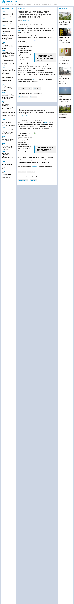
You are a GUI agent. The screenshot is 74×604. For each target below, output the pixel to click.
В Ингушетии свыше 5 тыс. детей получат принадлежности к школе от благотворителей (8, 165)
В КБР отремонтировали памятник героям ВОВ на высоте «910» (65, 99)
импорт (31, 172)
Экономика (37, 4)
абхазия (22, 172)
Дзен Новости (23, 97)
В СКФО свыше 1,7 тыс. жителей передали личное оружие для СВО (8, 21)
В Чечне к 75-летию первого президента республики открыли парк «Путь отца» (7, 131)
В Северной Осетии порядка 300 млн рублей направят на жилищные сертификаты (8, 54)
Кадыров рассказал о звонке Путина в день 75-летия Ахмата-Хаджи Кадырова (8, 37)
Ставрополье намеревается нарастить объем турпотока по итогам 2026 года (7, 156)
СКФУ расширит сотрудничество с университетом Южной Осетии (8, 88)
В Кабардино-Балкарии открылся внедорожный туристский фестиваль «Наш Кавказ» (8, 71)
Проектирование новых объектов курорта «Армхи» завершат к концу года (8, 147)
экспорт (37, 88)
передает (47, 122)
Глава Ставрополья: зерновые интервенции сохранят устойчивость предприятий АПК (8, 29)
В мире (14, 4)
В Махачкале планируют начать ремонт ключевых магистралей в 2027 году (8, 115)
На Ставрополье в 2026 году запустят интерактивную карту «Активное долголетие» (65, 80)
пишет (20, 30)
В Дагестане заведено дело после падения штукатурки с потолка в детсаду (8, 46)
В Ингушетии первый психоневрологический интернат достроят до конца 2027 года (8, 63)
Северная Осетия (25, 88)
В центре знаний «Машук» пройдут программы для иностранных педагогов (8, 123)
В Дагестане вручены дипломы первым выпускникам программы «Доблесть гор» (8, 175)
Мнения (50, 4)
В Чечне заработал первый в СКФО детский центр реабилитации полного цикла (8, 96)
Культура (44, 4)
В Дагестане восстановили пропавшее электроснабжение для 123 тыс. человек (8, 105)
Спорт (56, 4)
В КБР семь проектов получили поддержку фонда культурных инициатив (7, 79)
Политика (7, 4)
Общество (20, 4)
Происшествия (28, 4)
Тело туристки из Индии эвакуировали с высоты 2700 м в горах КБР (8, 139)
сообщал (34, 79)
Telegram (33, 97)
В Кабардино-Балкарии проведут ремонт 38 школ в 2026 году (8, 14)
